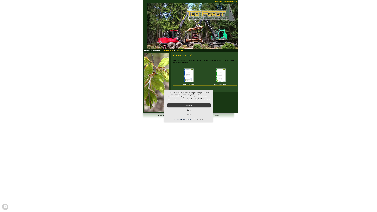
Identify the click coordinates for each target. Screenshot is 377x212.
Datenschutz (218, 1)
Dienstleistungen (168, 50)
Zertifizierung (180, 50)
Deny (189, 110)
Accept (189, 105)
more (189, 115)
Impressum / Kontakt (230, 1)
